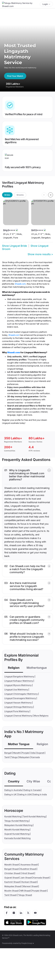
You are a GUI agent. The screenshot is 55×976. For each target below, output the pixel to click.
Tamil (6, 757)
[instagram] (13, 912)
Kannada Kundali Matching (17, 838)
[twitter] (28, 912)
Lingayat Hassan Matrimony (18, 702)
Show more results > (40, 254)
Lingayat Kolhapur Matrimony (18, 681)
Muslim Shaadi (11, 890)
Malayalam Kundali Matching (18, 825)
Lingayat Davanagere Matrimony (20, 698)
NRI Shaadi (25, 890)
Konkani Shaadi (29, 882)
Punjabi (25, 753)
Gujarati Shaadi (11, 877)
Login (45, 4)
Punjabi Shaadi (39, 890)
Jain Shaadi (26, 877)
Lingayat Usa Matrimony (16, 689)
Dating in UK (10, 794)
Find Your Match (15, 76)
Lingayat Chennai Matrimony (18, 715)
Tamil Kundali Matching (34, 816)
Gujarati (40, 753)
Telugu (14, 757)
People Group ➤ (27, 943)
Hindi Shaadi (28, 873)
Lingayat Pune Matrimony (16, 711)
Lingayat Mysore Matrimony (18, 685)
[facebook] (6, 912)
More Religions (41, 715)
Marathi (17, 753)
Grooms (20, 195)
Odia (33, 753)
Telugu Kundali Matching (16, 820)
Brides (7, 195)
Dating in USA (24, 794)
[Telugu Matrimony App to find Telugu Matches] (14, 922)
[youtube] (35, 912)
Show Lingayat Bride (14, 245)
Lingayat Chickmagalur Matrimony (21, 694)
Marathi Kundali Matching (16, 829)
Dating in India (40, 794)
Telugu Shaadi (25, 895)
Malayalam (24, 757)
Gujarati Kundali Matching (16, 834)
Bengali (8, 753)
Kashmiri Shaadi (12, 882)
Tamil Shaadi (10, 895)
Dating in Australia (13, 790)
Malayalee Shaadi (12, 886)
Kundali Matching (12, 816)
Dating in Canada (32, 790)
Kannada (35, 757)
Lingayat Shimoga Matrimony (18, 707)
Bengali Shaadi (11, 869)
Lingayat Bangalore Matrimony (19, 676)
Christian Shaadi (12, 873)
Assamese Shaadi (29, 864)
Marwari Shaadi (30, 886)
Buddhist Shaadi (28, 869)
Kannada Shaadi (41, 877)
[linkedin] (21, 912)
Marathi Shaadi (11, 864)
